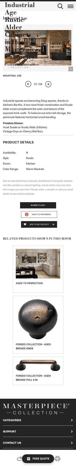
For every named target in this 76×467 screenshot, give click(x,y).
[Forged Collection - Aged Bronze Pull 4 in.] (38, 365)
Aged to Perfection (29, 283)
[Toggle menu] (70, 5)
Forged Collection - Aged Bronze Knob (33, 346)
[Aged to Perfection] (38, 263)
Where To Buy (38, 205)
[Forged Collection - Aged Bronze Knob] (38, 319)
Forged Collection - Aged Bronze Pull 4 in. (33, 377)
